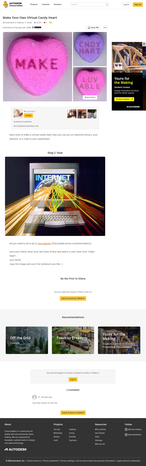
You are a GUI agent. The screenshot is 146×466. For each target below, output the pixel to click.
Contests (45, 4)
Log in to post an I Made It (73, 298)
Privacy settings (68, 460)
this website (44, 243)
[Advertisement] (129, 76)
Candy (29, 22)
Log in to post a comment (73, 412)
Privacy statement (51, 460)
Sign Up (137, 4)
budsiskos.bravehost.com (27, 126)
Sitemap (98, 440)
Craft (56, 440)
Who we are (100, 444)
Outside (72, 436)
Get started (100, 433)
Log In (126, 4)
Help (97, 436)
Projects (34, 4)
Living (71, 433)
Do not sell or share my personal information (95, 460)
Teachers (57, 4)
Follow (28, 115)
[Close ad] (144, 44)
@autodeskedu (134, 434)
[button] (105, 27)
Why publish (100, 429)
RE (39, 397)
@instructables (134, 429)
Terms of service (34, 460)
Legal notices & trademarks (128, 460)
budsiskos (9, 22)
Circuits (57, 429)
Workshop (58, 433)
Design (57, 436)
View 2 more (90, 97)
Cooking (20, 22)
